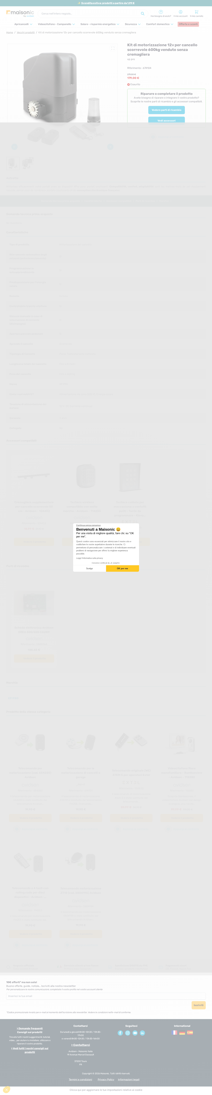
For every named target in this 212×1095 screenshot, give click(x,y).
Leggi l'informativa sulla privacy (89, 558)
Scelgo (89, 568)
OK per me (122, 568)
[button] (6, 1089)
